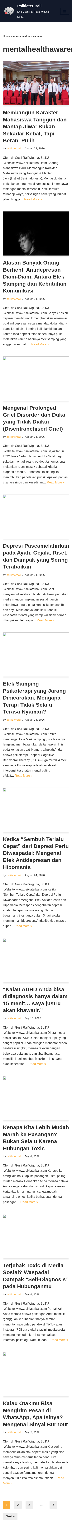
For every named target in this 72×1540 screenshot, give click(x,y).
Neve (18, 1536)
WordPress (49, 1536)
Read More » (33, 199)
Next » (10, 1516)
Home (6, 36)
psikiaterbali (14, 148)
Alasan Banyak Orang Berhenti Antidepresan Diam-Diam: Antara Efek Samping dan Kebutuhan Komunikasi (34, 277)
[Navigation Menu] (64, 11)
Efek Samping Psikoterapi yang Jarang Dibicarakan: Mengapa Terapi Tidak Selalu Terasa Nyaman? (34, 698)
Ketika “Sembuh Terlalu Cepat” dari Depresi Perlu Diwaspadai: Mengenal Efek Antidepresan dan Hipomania (36, 853)
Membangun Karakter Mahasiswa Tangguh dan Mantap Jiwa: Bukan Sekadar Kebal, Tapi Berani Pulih (35, 126)
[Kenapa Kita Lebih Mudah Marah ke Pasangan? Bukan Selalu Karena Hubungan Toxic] (36, 1098)
